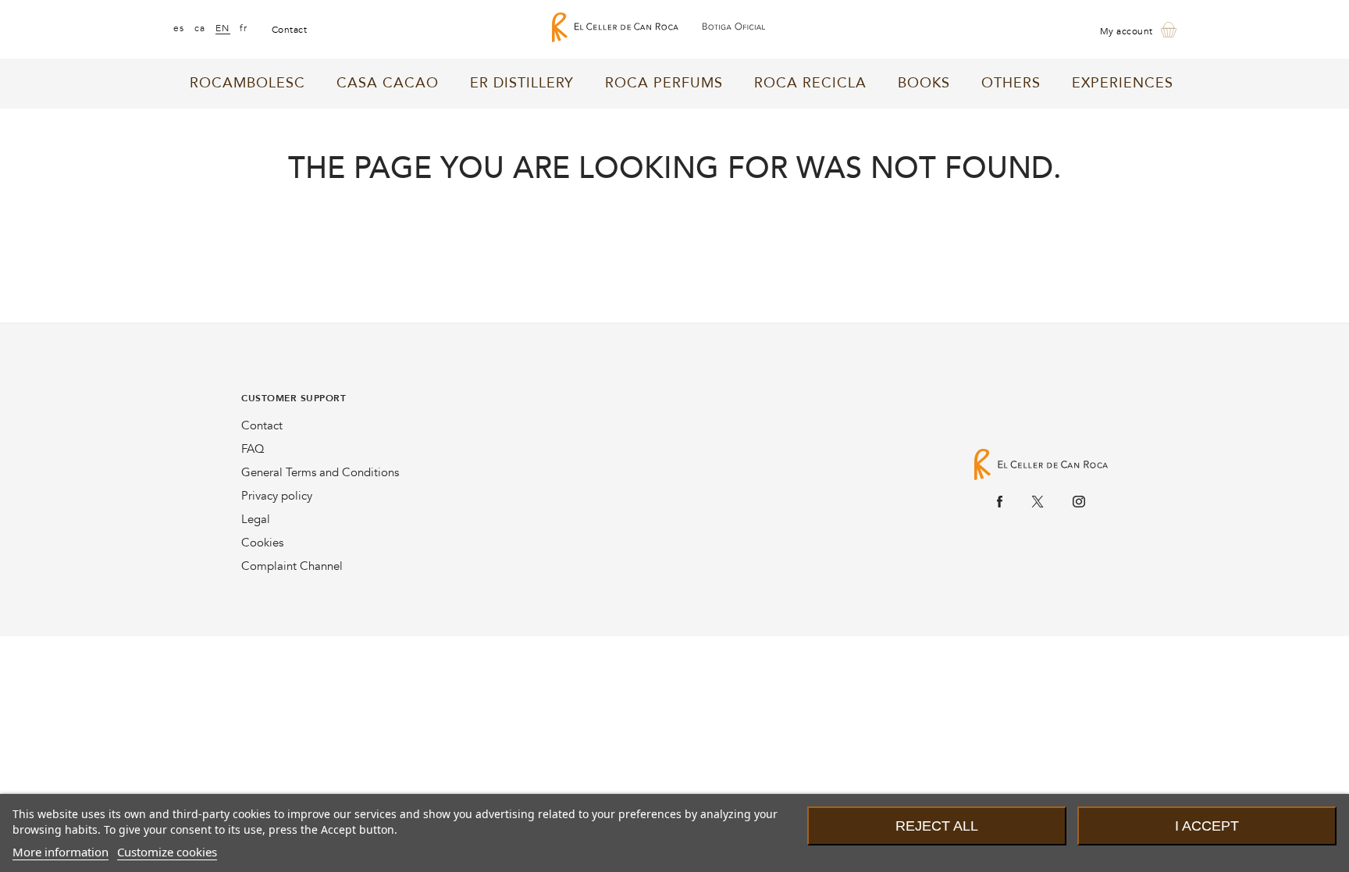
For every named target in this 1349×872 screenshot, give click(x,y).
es (179, 28)
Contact (262, 425)
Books (924, 83)
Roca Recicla (810, 83)
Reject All (936, 826)
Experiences (1122, 83)
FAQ (253, 449)
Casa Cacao (387, 83)
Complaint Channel (292, 566)
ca (200, 28)
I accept (1207, 826)
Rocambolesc (247, 83)
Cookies (262, 542)
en (222, 28)
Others (1011, 83)
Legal (255, 519)
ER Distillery (522, 83)
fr (244, 28)
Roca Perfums (664, 83)
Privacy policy (276, 496)
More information (60, 852)
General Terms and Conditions (320, 472)
